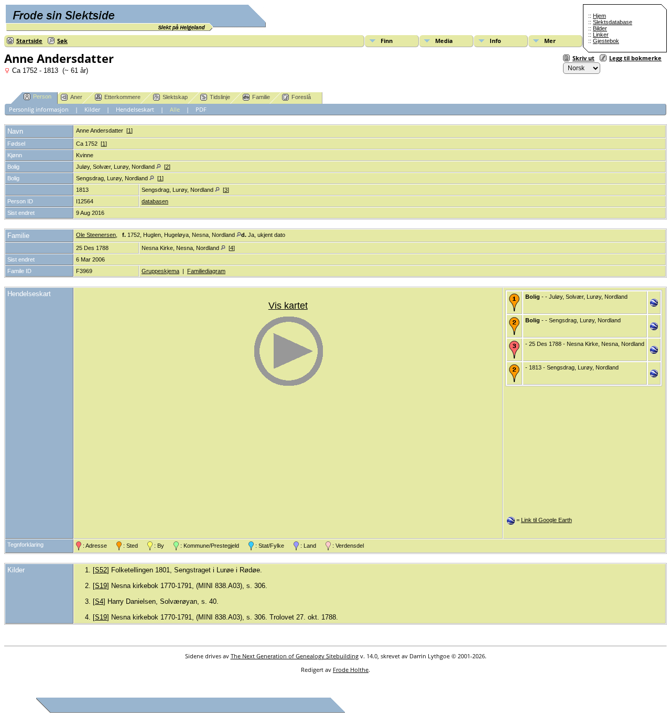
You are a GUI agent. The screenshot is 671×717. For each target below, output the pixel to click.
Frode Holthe (351, 669)
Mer (550, 41)
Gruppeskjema (160, 271)
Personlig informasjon (39, 109)
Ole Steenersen (96, 235)
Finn (387, 41)
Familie (261, 97)
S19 (101, 586)
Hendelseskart (135, 109)
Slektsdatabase (612, 22)
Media (444, 41)
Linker (601, 34)
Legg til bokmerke (635, 58)
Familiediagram (206, 271)
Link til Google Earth (546, 520)
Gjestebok (606, 41)
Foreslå (301, 97)
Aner (76, 97)
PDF (201, 109)
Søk (62, 41)
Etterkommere (122, 97)
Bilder (600, 28)
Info (495, 41)
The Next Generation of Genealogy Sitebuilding (295, 656)
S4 (99, 601)
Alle (175, 109)
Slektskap (175, 97)
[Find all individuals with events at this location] (158, 167)
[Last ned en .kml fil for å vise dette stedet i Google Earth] (654, 304)
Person (42, 96)
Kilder (92, 109)
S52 (101, 570)
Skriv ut (583, 58)
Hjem (599, 16)
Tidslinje (220, 97)
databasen (155, 201)
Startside (29, 41)
